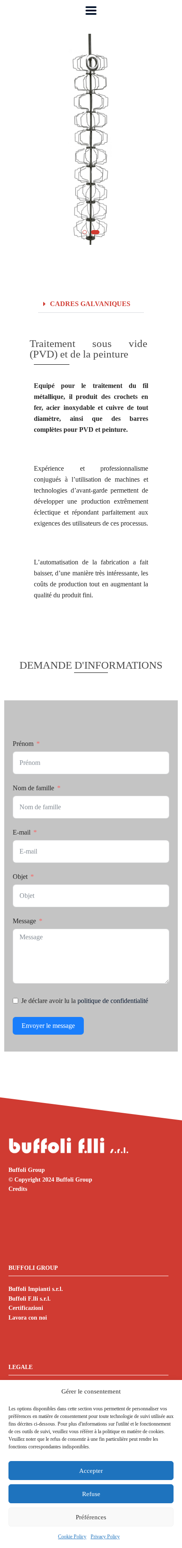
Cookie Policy (72, 1537)
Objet (20, 876)
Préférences (91, 1517)
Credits (17, 1189)
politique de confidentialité (112, 1000)
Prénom (23, 743)
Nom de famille (33, 788)
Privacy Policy (105, 1537)
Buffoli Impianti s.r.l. (35, 1289)
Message (24, 920)
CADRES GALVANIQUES (90, 303)
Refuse (91, 1494)
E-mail (21, 832)
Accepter (91, 1470)
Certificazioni (25, 1308)
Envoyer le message (48, 1025)
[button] (85, 232)
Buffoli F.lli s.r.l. (29, 1299)
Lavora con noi (27, 1318)
